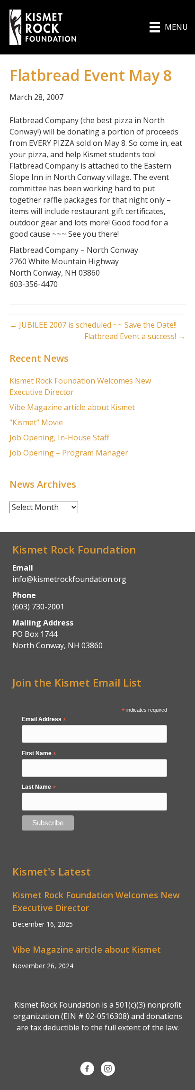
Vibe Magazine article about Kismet (72, 407)
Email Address (44, 720)
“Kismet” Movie (36, 422)
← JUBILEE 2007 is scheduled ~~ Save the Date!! (93, 325)
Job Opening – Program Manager (68, 452)
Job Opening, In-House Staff (59, 437)
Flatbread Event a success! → (135, 336)
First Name (39, 754)
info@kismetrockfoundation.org (69, 579)
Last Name (39, 787)
